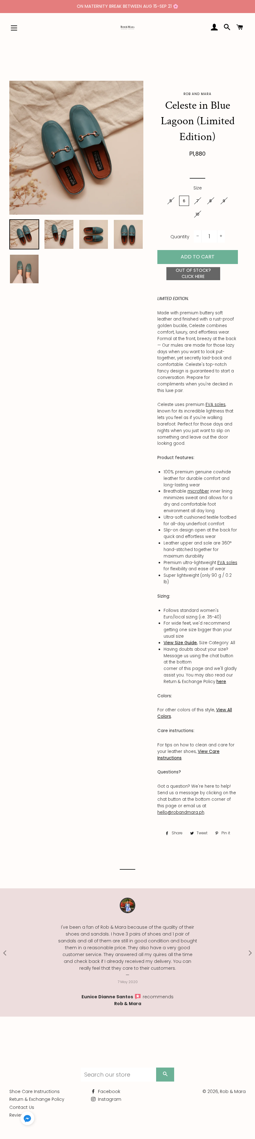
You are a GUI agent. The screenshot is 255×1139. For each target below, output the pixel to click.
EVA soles (215, 405)
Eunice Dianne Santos (107, 997)
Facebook (108, 1091)
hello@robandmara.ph (180, 812)
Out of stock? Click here (193, 273)
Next (250, 952)
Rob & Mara (127, 1003)
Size (197, 188)
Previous (4, 952)
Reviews (18, 1115)
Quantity (179, 237)
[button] (27, 1119)
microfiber (198, 491)
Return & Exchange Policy (36, 1099)
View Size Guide (180, 643)
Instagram (109, 1099)
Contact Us (21, 1107)
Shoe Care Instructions (34, 1091)
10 (197, 214)
